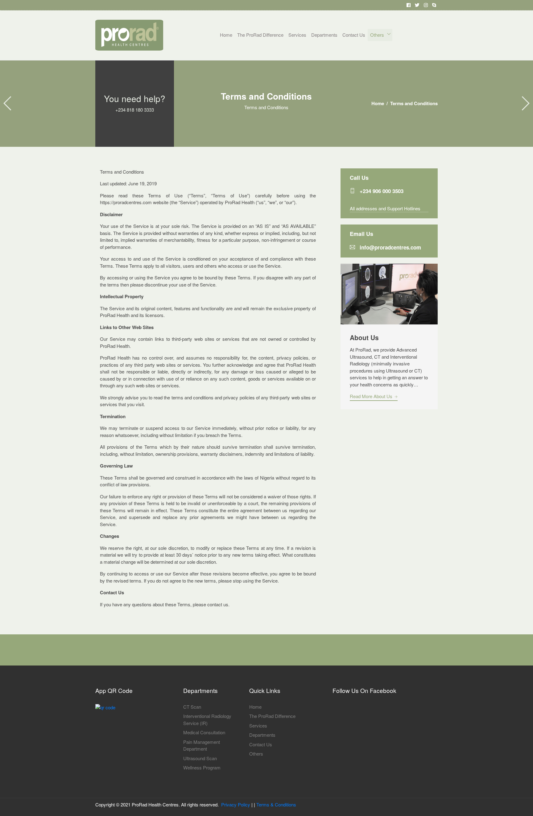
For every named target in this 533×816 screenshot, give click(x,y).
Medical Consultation (204, 732)
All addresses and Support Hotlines (385, 208)
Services (297, 34)
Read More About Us (372, 396)
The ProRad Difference (260, 34)
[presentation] (7, 103)
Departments (324, 34)
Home (226, 34)
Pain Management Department (201, 745)
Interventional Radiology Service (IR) (207, 719)
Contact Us (353, 34)
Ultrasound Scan (200, 758)
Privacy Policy (235, 804)
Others (377, 34)
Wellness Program (202, 767)
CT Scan (192, 706)
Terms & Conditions (276, 804)
